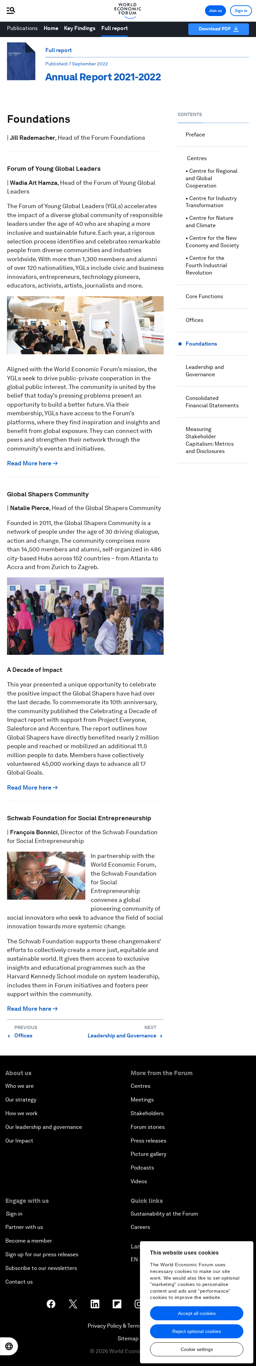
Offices (194, 320)
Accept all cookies (197, 1313)
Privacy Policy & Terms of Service (128, 1326)
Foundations (201, 344)
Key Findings (79, 28)
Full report (114, 28)
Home (51, 28)
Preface (195, 134)
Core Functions (204, 296)
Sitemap (128, 1338)
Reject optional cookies (196, 1331)
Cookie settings (197, 1349)
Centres (196, 158)
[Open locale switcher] (9, 1346)
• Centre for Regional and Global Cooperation (211, 178)
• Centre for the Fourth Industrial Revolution (206, 265)
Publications (22, 28)
